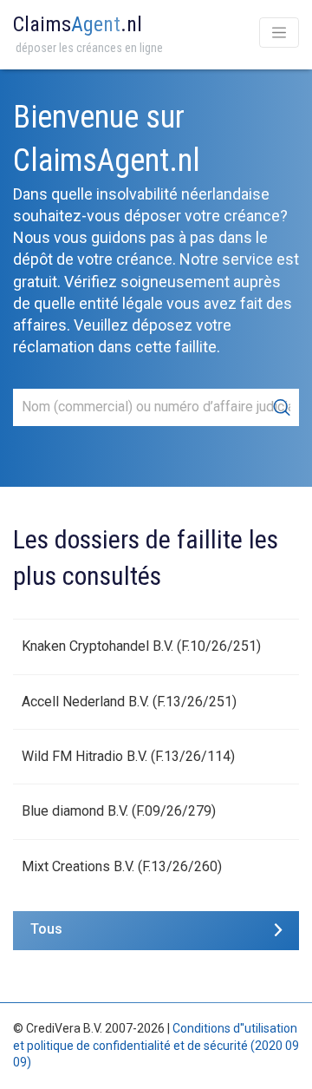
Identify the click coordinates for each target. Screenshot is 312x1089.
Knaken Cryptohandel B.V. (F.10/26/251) (141, 646)
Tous (46, 929)
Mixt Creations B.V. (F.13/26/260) (122, 866)
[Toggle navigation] (279, 32)
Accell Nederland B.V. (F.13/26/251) (129, 701)
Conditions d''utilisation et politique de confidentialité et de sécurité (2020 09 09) (156, 1045)
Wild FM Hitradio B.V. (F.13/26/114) (128, 756)
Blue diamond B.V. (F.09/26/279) (119, 811)
